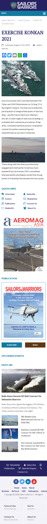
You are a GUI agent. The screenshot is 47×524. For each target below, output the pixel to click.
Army (24, 488)
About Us (31, 208)
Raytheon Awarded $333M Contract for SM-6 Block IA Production (33, 433)
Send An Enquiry (29, 468)
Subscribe (30, 194)
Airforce (15, 491)
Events (8, 199)
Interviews (10, 194)
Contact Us (31, 203)
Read (35, 345)
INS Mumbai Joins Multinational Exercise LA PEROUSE (32, 419)
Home (16, 488)
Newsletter (32, 199)
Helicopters (33, 491)
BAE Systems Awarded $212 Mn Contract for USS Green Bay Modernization (33, 446)
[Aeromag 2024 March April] (23, 244)
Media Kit (9, 208)
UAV (24, 491)
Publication (10, 203)
